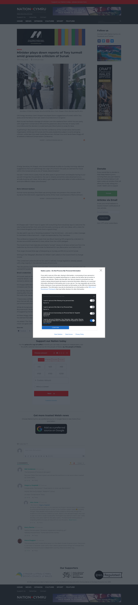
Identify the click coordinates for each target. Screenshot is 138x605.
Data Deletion (58, 334)
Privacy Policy (80, 334)
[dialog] (69, 302)
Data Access (69, 334)
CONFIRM (55, 327)
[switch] (92, 300)
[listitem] (69, 296)
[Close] (101, 271)
